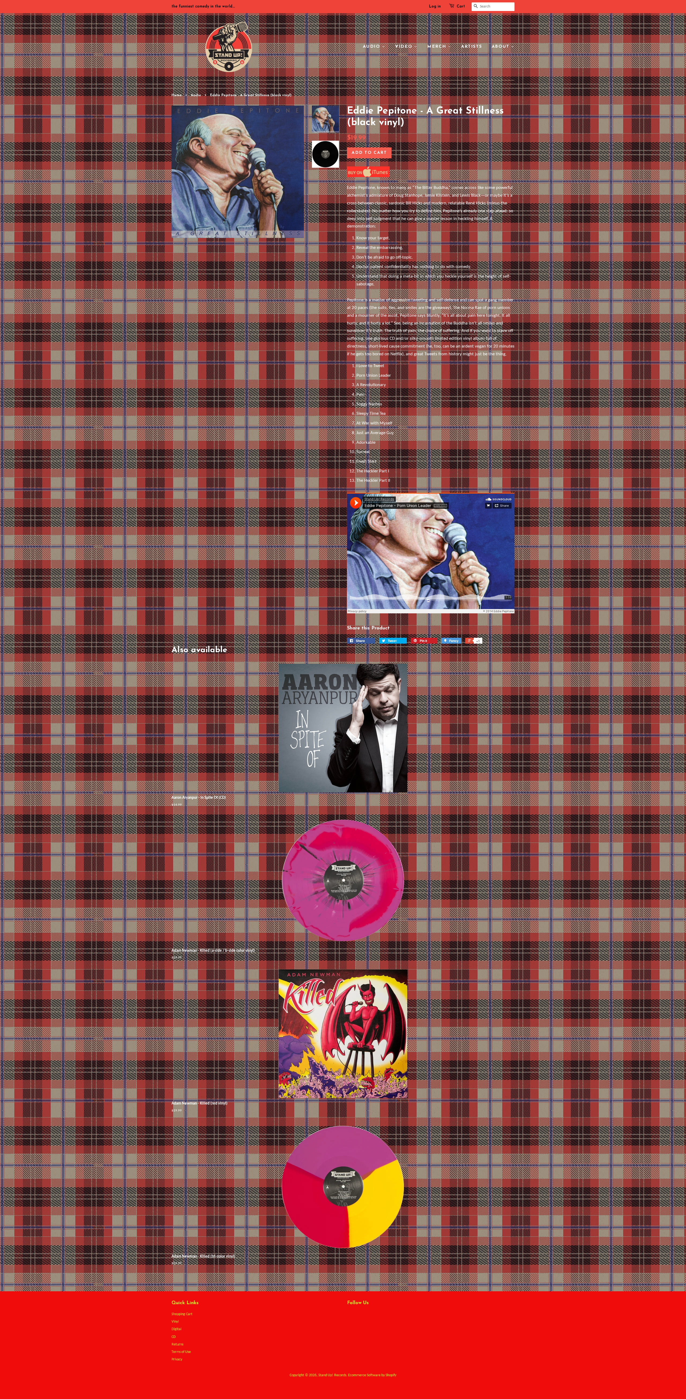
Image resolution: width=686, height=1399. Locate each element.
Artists (471, 46)
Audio (372, 46)
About (501, 46)
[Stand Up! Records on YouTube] (379, 1316)
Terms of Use (181, 1352)
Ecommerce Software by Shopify (372, 1375)
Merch (437, 46)
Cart (461, 7)
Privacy (177, 1359)
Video (404, 46)
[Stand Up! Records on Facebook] (360, 1316)
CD (174, 1337)
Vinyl (175, 1322)
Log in (435, 7)
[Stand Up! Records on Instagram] (369, 1316)
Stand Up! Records (332, 1375)
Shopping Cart (182, 1314)
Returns (177, 1344)
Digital (176, 1329)
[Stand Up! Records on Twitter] (350, 1316)
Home (177, 95)
